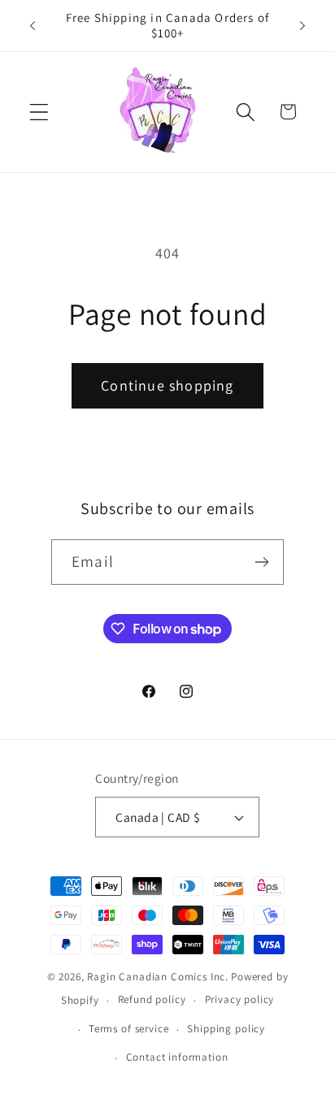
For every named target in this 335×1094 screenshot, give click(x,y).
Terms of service (128, 1029)
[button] (39, 111)
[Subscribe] (261, 562)
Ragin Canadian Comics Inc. (157, 977)
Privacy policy (240, 999)
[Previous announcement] (32, 25)
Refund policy (152, 999)
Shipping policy (226, 1029)
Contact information (177, 1057)
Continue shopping (167, 385)
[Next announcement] (302, 25)
